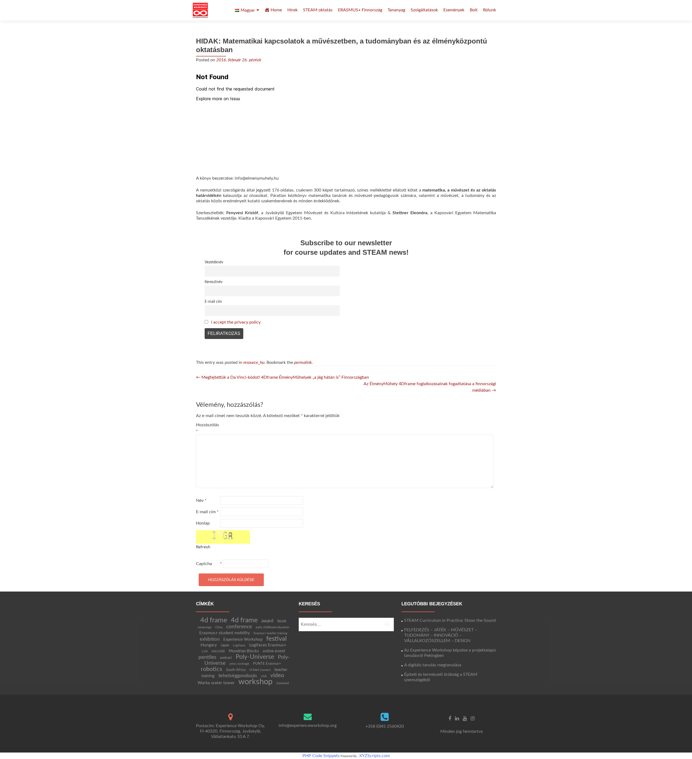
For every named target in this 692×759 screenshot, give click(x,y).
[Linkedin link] (457, 718)
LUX (205, 651)
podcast (226, 658)
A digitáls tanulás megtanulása (432, 665)
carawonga (204, 627)
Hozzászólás (207, 428)
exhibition (209, 639)
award (267, 621)
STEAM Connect (260, 670)
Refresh (203, 547)
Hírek (292, 10)
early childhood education (272, 627)
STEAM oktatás (317, 10)
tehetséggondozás (237, 675)
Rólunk (489, 10)
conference (239, 626)
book (282, 621)
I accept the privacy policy (236, 322)
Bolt (474, 10)
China (218, 627)
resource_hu (253, 362)
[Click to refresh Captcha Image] (223, 537)
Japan (225, 645)
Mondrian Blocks (244, 651)
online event (274, 651)
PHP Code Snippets (321, 756)
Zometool (282, 683)
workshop (255, 682)
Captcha (204, 564)
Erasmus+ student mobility (224, 633)
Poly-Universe (255, 657)
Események (453, 10)
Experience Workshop (242, 639)
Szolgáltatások (424, 10)
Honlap (203, 523)
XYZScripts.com (374, 756)
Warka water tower (216, 683)
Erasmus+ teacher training (270, 633)
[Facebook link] (449, 718)
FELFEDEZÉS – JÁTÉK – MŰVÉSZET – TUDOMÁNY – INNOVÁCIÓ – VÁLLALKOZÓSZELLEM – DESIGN (440, 635)
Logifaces (239, 645)
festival (276, 639)
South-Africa (235, 670)
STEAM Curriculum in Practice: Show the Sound (450, 620)
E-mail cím (213, 302)
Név (201, 500)
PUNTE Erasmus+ (267, 664)
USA (264, 676)
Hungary (209, 645)
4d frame (213, 620)
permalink (303, 362)
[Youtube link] (465, 718)
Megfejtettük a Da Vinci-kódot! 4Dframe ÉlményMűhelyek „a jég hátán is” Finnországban (282, 377)
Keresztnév (213, 282)
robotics (211, 669)
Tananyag (396, 10)
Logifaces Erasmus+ (267, 645)
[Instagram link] (473, 718)
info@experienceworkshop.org (308, 725)
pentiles (207, 657)
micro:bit (218, 651)
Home (276, 10)
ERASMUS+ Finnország (360, 10)
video (277, 675)
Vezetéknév (214, 262)
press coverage (239, 663)
